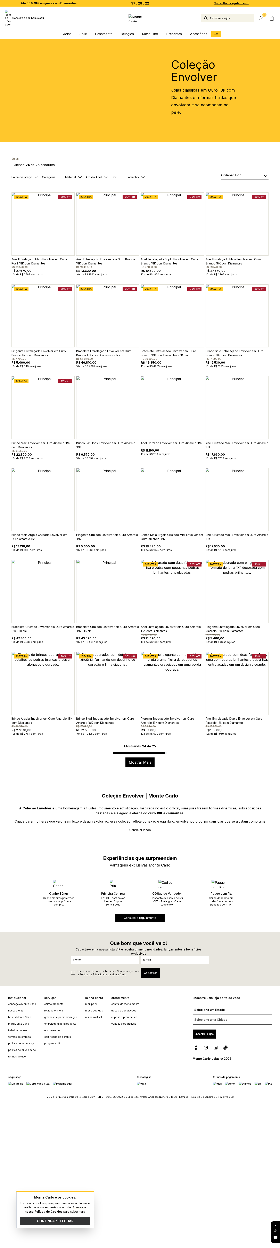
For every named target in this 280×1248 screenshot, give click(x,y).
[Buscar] (205, 18)
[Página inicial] (140, 18)
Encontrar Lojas (204, 1033)
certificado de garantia (58, 1036)
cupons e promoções (124, 1017)
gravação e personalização (60, 1017)
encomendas (52, 1030)
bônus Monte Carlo (19, 1017)
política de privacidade (22, 1049)
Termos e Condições (117, 971)
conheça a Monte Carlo (22, 1004)
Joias (15, 158)
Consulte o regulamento (231, 3)
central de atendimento (125, 1004)
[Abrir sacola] (272, 18)
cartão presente (54, 1004)
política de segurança (21, 1043)
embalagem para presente (60, 1023)
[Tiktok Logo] (225, 1047)
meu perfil (91, 1004)
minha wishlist (93, 1017)
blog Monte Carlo (18, 1023)
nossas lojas (15, 1010)
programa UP (52, 1043)
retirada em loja (53, 1010)
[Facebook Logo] (196, 1047)
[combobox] (232, 18)
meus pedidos (94, 1010)
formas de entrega (19, 1036)
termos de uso (17, 1056)
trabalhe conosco (18, 1030)
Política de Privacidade (93, 974)
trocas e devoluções (123, 1010)
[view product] (43, 224)
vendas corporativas (123, 1023)
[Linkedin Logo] (215, 1047)
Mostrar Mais (140, 762)
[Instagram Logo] (206, 1047)
